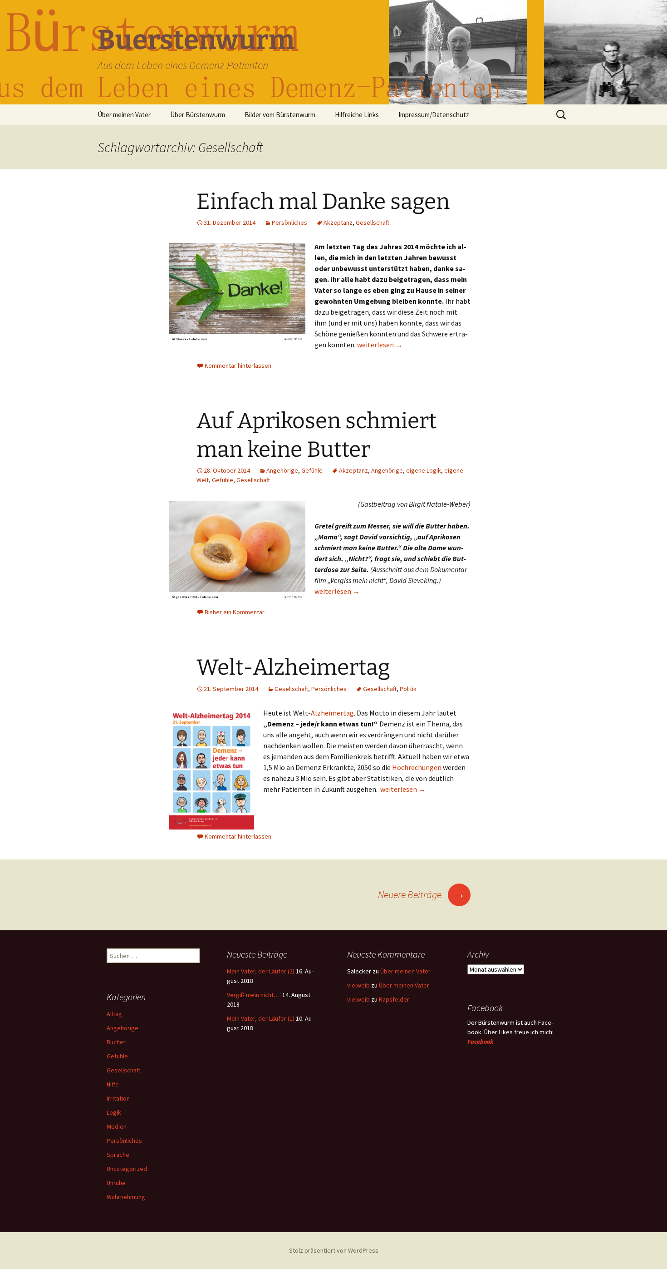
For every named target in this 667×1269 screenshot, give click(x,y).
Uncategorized (127, 1169)
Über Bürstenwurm (197, 114)
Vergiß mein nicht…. (254, 995)
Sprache (118, 1154)
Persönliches (289, 222)
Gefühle (312, 470)
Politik (408, 689)
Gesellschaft (372, 222)
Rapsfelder (394, 999)
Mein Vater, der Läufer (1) (260, 1018)
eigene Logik (423, 470)
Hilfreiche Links (357, 114)
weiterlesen (379, 344)
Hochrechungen (416, 767)
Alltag (114, 1014)
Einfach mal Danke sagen (323, 201)
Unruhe (116, 1183)
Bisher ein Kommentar (235, 612)
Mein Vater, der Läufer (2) (260, 971)
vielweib (358, 985)
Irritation (118, 1098)
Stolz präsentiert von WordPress (333, 1250)
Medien (117, 1126)
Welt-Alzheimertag (293, 667)
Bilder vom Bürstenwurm (280, 114)
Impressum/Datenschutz (433, 114)
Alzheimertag (332, 712)
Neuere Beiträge (421, 894)
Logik (114, 1112)
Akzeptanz (338, 222)
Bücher (116, 1042)
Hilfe (113, 1084)
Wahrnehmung (126, 1197)
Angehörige (282, 470)
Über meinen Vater (124, 114)
